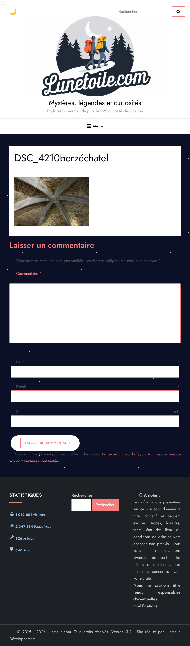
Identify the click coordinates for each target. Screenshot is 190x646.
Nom (97, 362)
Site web (97, 411)
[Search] (178, 11)
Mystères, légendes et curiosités (95, 103)
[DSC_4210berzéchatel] (94, 201)
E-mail (97, 387)
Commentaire (29, 273)
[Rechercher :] (144, 11)
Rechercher (82, 495)
